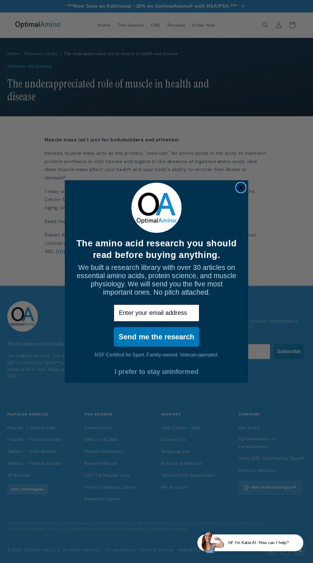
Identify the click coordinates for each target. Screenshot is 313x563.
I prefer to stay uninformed (156, 371)
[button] (250, 542)
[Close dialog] (241, 187)
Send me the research (156, 337)
